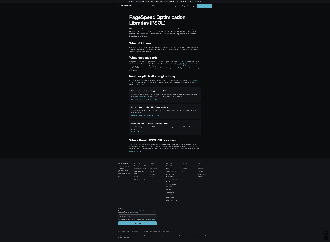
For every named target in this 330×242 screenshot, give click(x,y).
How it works (170, 197)
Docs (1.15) (169, 168)
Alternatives (169, 189)
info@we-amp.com (166, 231)
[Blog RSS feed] (122, 177)
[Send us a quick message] (326, 238)
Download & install (139, 179)
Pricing (154, 6)
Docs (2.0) (169, 166)
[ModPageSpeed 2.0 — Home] (127, 6)
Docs (167, 6)
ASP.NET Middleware (172, 171)
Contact (184, 168)
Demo (152, 171)
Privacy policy (152, 219)
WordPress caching (171, 179)
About (184, 166)
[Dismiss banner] (327, 1)
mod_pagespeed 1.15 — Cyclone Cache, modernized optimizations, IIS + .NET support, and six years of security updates (166, 1)
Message (192, 6)
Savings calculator (155, 177)
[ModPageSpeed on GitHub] (119, 177)
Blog (183, 6)
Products (145, 6)
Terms (200, 166)
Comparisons (170, 192)
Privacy (200, 168)
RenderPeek (154, 168)
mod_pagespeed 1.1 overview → (141, 99)
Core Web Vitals (171, 195)
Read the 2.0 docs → (138, 115)
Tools (160, 6)
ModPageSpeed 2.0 (140, 166)
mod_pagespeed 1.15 (140, 168)
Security (200, 171)
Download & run (204, 6)
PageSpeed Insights (172, 182)
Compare (175, 6)
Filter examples (154, 174)
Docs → (157, 99)
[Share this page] (326, 233)
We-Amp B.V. (181, 64)
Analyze (152, 166)
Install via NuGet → (137, 132)
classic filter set (141, 96)
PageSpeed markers (172, 200)
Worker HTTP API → (153, 115)
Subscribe (137, 223)
